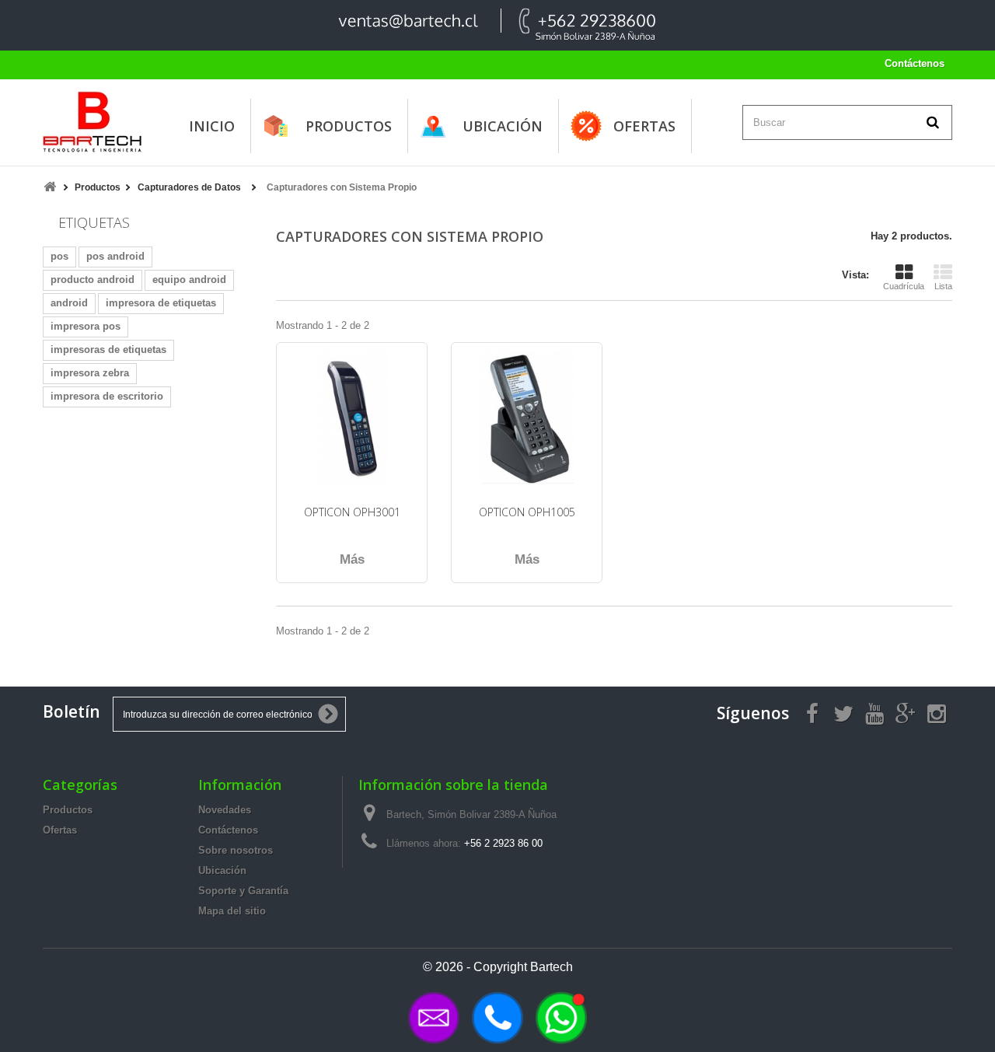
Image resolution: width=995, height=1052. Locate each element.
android (69, 303)
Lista (943, 286)
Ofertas (644, 126)
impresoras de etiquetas (108, 349)
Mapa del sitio (232, 911)
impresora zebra (90, 373)
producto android (92, 279)
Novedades (224, 810)
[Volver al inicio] (50, 187)
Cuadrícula (903, 286)
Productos (348, 126)
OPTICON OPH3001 (352, 512)
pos (59, 256)
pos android (115, 256)
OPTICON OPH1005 (527, 512)
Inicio (212, 126)
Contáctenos (914, 63)
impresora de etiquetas (161, 303)
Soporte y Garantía (243, 890)
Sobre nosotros (235, 850)
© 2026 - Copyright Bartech (498, 966)
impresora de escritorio (107, 396)
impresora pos (85, 326)
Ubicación (503, 126)
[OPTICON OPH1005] (527, 418)
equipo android (189, 279)
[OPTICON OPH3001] (352, 418)
